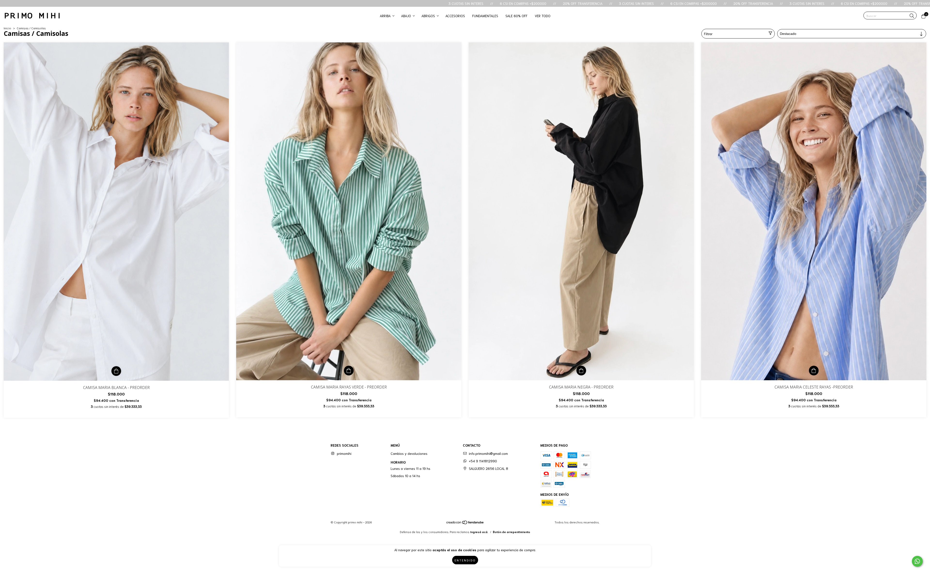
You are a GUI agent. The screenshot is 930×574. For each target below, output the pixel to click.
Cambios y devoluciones (409, 453)
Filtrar (708, 33)
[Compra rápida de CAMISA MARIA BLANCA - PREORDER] (116, 371)
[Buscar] (911, 16)
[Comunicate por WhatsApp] (917, 561)
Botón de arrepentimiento (511, 532)
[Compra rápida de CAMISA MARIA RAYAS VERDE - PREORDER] (349, 370)
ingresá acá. (479, 532)
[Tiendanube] (465, 523)
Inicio (7, 28)
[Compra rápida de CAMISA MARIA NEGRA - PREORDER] (581, 370)
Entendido (465, 560)
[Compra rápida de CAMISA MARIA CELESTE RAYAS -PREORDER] (814, 370)
